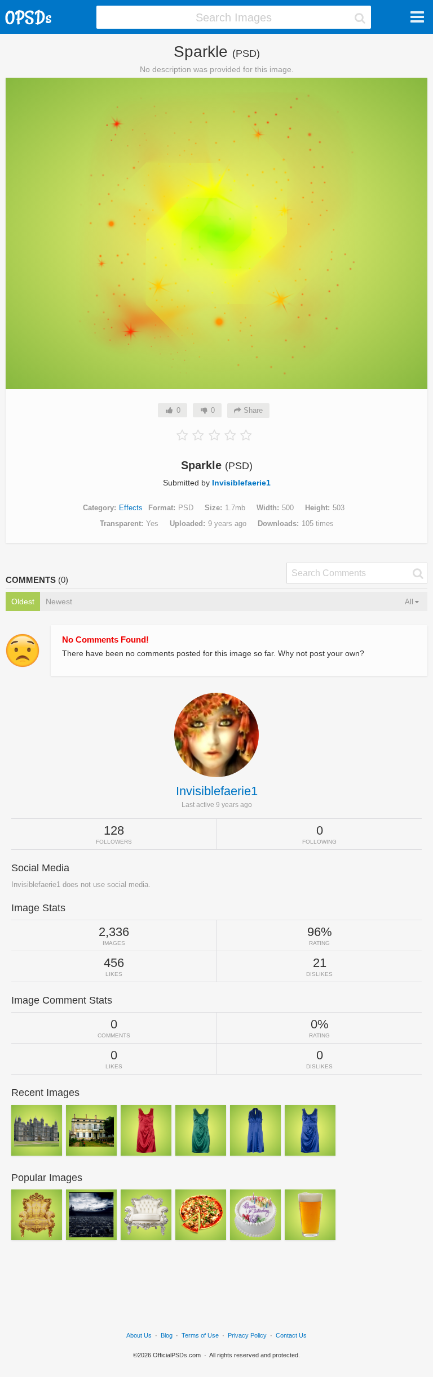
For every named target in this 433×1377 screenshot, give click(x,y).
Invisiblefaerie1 (241, 482)
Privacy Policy (247, 1335)
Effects (131, 507)
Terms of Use (200, 1335)
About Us (139, 1335)
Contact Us (291, 1335)
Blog (167, 1335)
